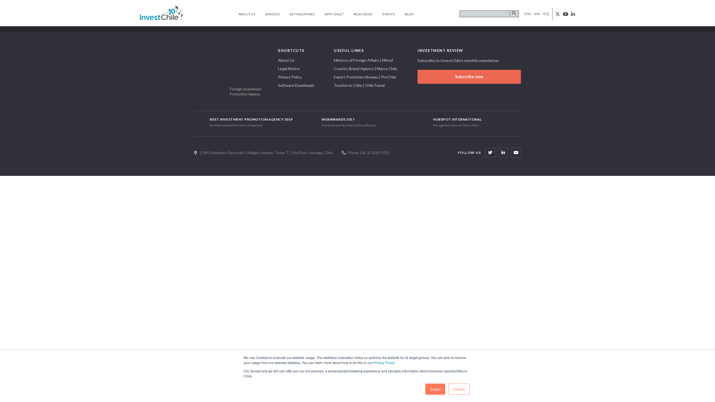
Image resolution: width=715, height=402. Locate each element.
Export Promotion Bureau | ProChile (365, 77)
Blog (409, 14)
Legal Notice (289, 68)
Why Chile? (334, 14)
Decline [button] (459, 389)
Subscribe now (469, 76)
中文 (546, 14)
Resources (363, 14)
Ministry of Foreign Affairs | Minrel (363, 60)
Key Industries (302, 14)
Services (272, 14)
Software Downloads (296, 85)
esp (537, 14)
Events (388, 14)
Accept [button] (435, 389)
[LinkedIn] (503, 153)
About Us (247, 14)
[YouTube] (516, 153)
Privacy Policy (383, 362)
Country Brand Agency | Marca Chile (365, 68)
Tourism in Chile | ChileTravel (359, 85)
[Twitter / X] (490, 153)
